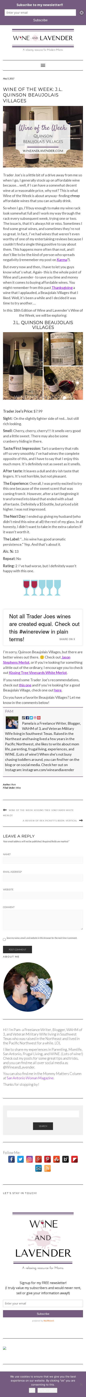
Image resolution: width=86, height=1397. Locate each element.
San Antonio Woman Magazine (30, 1078)
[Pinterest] (47, 1159)
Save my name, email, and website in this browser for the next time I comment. (42, 938)
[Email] (38, 1168)
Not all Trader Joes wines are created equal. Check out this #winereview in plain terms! (44, 627)
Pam (9, 711)
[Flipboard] (74, 1159)
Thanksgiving (62, 287)
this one (25, 685)
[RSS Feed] (47, 1168)
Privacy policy (47, 1390)
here (58, 690)
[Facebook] (11, 1159)
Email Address (12, 871)
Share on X (67, 639)
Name (7, 854)
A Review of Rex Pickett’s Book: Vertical (50, 820)
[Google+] (38, 1159)
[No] (81, 1384)
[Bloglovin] (65, 1159)
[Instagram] (29, 1159)
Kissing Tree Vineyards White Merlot (38, 672)
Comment (9, 907)
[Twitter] (20, 1159)
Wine (18, 787)
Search (43, 1126)
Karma (62, 259)
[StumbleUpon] (56, 1159)
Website (8, 889)
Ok (32, 1390)
